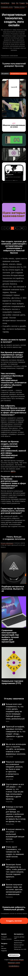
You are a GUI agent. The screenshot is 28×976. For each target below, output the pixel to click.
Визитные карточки (19, 944)
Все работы (5, 73)
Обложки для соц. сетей (20, 949)
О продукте (4, 936)
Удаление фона (18, 942)
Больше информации (7, 543)
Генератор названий (19, 940)
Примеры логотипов (6, 939)
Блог (2, 946)
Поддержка (4, 950)
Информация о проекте (14, 962)
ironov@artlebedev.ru (14, 966)
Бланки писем (17, 947)
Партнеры (3, 948)
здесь (13, 471)
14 (22, 228)
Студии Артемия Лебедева (17, 959)
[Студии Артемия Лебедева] (14, 955)
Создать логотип (14, 921)
